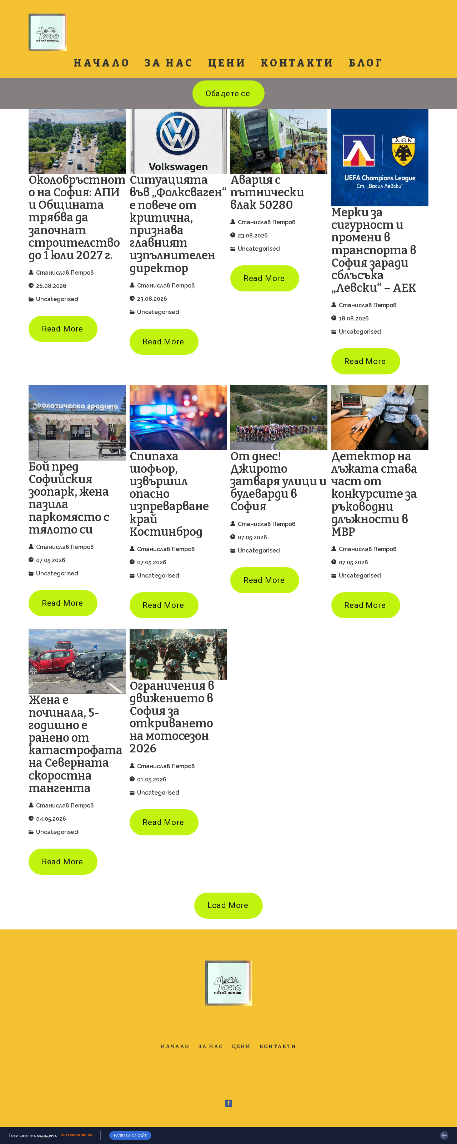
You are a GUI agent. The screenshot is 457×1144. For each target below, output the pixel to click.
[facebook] (228, 1103)
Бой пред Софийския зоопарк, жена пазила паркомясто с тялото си (69, 498)
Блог (366, 63)
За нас (169, 63)
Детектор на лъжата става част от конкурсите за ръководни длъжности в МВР (374, 494)
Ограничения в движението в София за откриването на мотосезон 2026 (172, 717)
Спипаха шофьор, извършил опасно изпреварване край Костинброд (169, 494)
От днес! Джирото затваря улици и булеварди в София (278, 481)
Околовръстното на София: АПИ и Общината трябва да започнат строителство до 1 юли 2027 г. (77, 218)
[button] (228, 93)
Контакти (298, 63)
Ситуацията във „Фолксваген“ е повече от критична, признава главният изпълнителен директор (178, 224)
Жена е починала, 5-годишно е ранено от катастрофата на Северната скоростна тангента (75, 744)
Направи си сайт (130, 1135)
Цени (227, 63)
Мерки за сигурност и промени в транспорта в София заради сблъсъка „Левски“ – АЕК (374, 250)
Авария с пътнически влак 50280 (267, 193)
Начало (102, 63)
